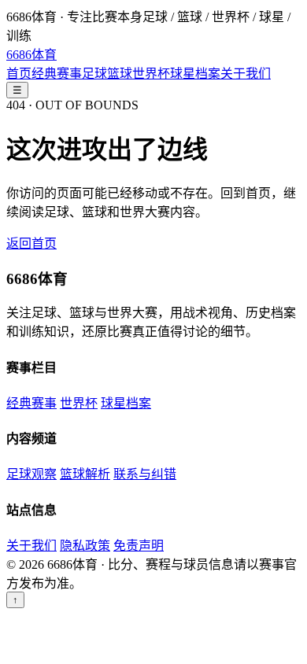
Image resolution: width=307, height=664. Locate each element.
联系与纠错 (144, 474)
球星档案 (195, 73)
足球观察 (31, 474)
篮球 (119, 73)
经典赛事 (56, 73)
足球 (94, 73)
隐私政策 (85, 545)
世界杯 (151, 73)
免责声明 (138, 545)
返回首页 (31, 243)
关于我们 (245, 73)
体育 (31, 54)
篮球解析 (85, 474)
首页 (18, 73)
